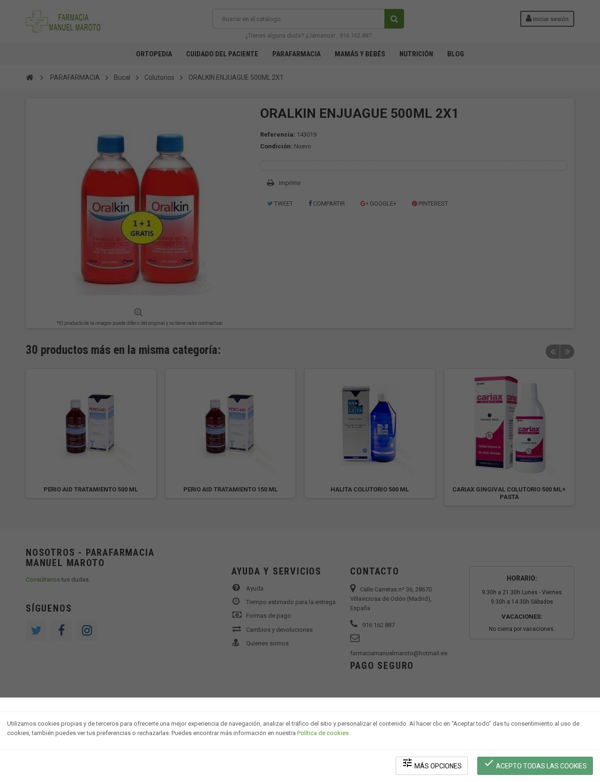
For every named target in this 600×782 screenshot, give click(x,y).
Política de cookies (323, 732)
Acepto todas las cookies (535, 763)
